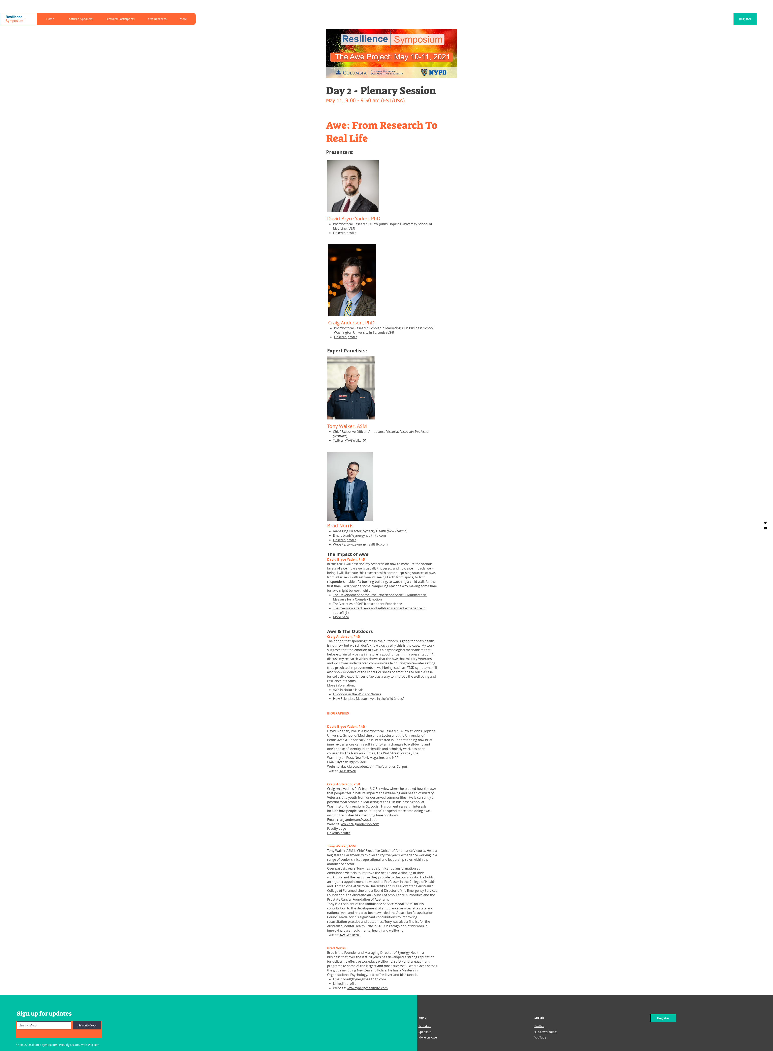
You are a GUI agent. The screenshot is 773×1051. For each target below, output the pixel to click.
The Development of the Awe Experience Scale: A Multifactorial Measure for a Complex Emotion (380, 597)
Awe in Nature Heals (348, 690)
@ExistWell (347, 771)
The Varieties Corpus (392, 766)
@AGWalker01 (356, 440)
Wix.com (93, 1045)
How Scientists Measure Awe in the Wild (363, 698)
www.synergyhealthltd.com (367, 544)
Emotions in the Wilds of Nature (357, 694)
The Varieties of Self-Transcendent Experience (367, 604)
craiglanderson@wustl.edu (357, 819)
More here (341, 617)
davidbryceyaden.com (357, 766)
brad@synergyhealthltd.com (364, 535)
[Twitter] (765, 523)
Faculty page (336, 828)
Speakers (425, 1032)
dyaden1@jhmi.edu (351, 762)
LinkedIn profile (344, 233)
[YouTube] (765, 528)
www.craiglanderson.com (360, 824)
